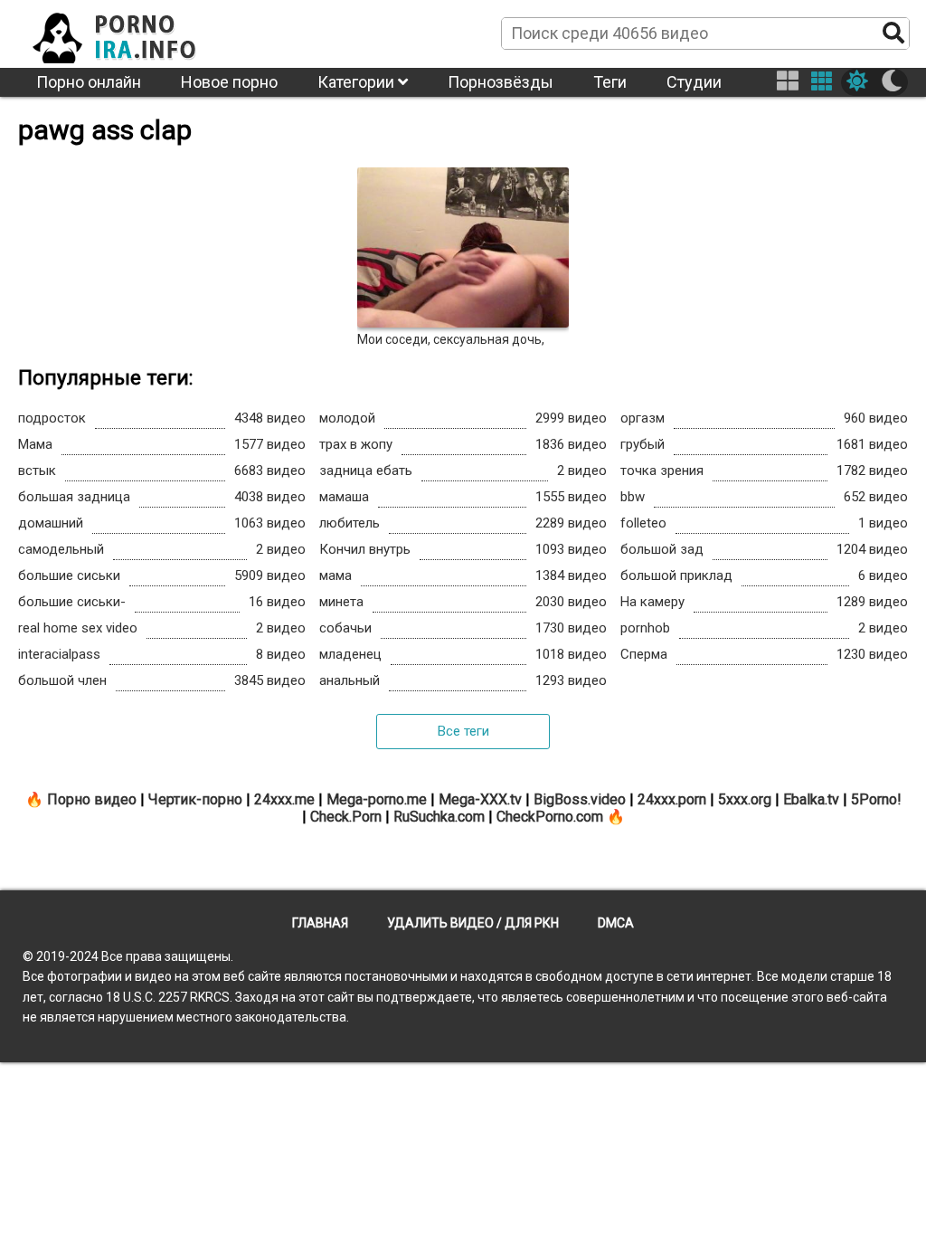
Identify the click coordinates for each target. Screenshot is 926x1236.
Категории (357, 81)
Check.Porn (346, 816)
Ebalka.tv (811, 799)
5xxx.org (744, 799)
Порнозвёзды (500, 81)
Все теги (463, 731)
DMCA (616, 923)
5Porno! (876, 799)
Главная (320, 923)
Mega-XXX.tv (480, 799)
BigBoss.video (580, 799)
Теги (610, 81)
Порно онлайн (88, 81)
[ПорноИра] (131, 32)
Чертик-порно (195, 799)
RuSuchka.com (439, 816)
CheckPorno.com (549, 816)
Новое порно (229, 81)
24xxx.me (284, 799)
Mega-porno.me (376, 799)
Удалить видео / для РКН (473, 923)
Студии (694, 81)
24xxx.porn (672, 799)
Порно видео (92, 799)
